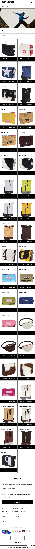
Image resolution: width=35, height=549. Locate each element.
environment (5, 513)
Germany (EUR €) (17, 538)
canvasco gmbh (15, 547)
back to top (17, 478)
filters (4, 36)
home (3, 6)
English (16, 542)
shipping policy (14, 513)
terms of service (15, 516)
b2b (22, 508)
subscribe (17, 502)
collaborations (5, 511)
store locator (24, 511)
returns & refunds (15, 511)
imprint (3, 516)
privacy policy (14, 508)
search (3, 508)
